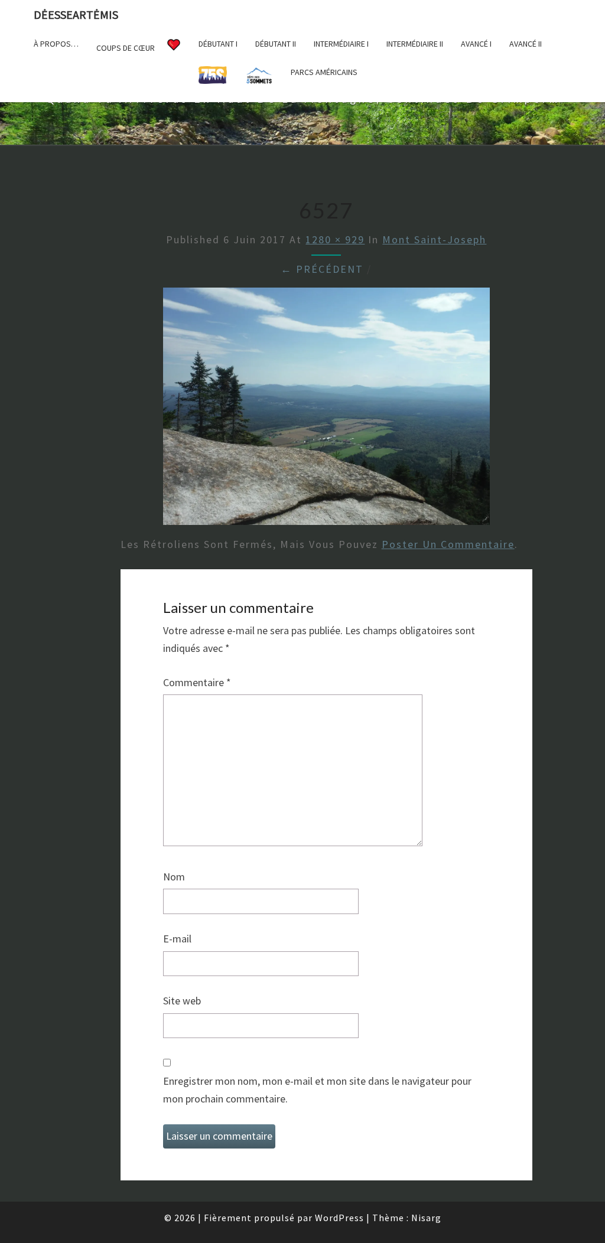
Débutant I (218, 43)
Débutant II (275, 43)
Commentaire (197, 682)
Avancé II (525, 43)
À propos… (56, 43)
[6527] (326, 410)
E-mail (177, 938)
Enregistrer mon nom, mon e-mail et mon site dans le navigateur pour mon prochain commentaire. (317, 1090)
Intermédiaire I (341, 43)
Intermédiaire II (414, 43)
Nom (174, 876)
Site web (182, 1000)
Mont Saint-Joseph (434, 239)
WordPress (339, 1218)
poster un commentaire (448, 544)
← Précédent (322, 269)
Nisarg (426, 1218)
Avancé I (476, 43)
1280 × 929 (335, 239)
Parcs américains (324, 72)
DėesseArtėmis (76, 14)
